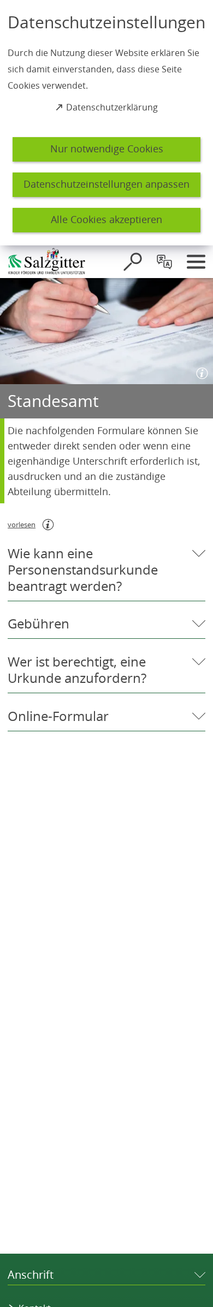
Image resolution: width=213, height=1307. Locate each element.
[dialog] (106, 122)
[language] (164, 261)
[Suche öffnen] (132, 261)
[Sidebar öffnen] (196, 261)
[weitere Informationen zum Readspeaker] (48, 524)
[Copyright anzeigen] (200, 371)
